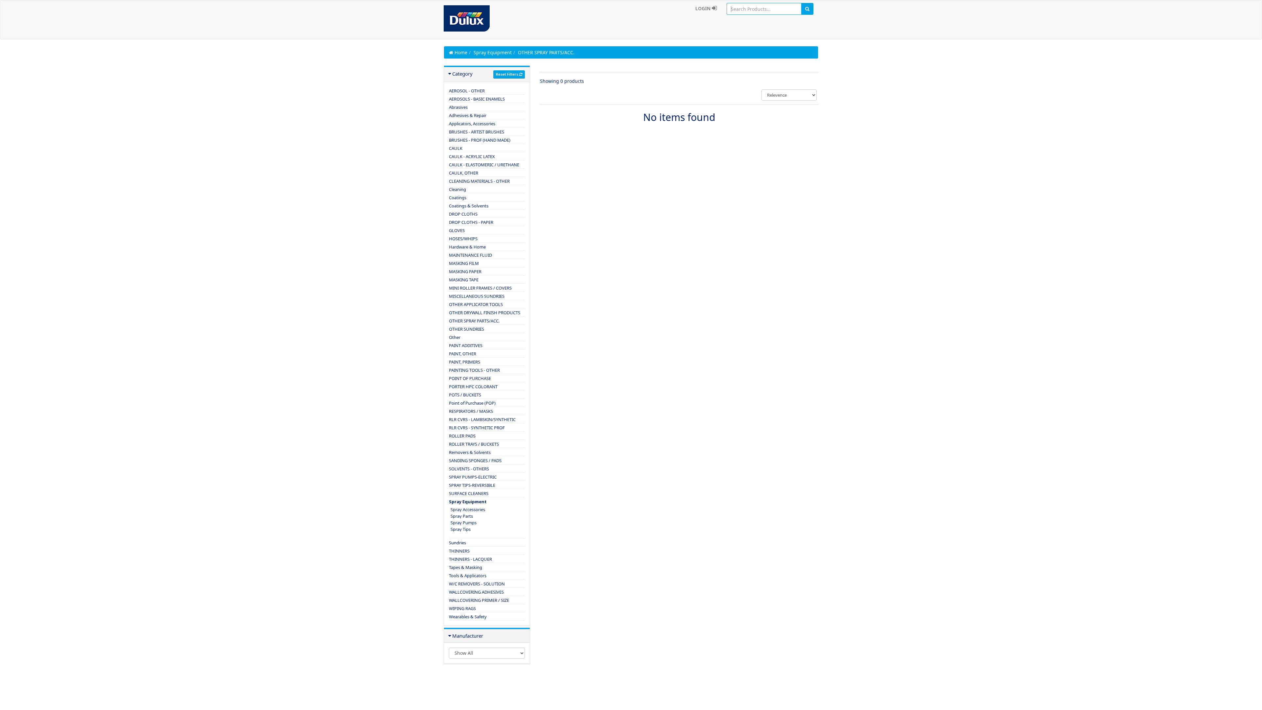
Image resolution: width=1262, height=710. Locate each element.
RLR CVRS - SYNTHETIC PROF (477, 428)
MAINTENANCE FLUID (470, 255)
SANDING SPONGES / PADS (475, 460)
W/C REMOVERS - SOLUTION (477, 584)
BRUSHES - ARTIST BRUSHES (476, 132)
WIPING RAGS (462, 608)
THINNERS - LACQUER (470, 559)
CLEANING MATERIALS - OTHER (479, 181)
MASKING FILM (464, 263)
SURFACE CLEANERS (468, 493)
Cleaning (457, 189)
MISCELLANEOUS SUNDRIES (476, 296)
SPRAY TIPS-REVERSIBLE (472, 485)
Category (462, 73)
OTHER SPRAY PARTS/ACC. (474, 321)
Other (454, 337)
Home (460, 52)
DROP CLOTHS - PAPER (471, 222)
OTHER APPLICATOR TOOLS (476, 304)
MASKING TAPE (464, 280)
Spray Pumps (464, 523)
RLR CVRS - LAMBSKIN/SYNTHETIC (482, 419)
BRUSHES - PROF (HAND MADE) (479, 140)
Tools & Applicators (467, 576)
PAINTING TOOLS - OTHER (474, 370)
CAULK (455, 148)
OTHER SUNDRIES (466, 329)
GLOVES (457, 230)
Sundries (457, 543)
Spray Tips (461, 529)
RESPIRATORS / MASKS (471, 411)
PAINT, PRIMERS (464, 362)
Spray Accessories (468, 509)
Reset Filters (507, 74)
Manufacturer (467, 635)
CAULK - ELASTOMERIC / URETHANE (484, 165)
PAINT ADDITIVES (465, 345)
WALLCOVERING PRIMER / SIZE (479, 600)
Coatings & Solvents (468, 206)
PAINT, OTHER (462, 354)
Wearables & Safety (468, 617)
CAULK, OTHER (463, 173)
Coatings (457, 198)
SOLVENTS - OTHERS (469, 469)
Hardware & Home (467, 247)
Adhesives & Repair (467, 115)
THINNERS (459, 551)
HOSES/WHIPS (463, 239)
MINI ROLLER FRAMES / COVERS (480, 288)
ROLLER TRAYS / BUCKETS (474, 444)
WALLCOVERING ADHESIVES (476, 592)
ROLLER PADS (462, 436)
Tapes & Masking (465, 567)
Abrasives (458, 107)
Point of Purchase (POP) (472, 403)
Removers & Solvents (470, 452)
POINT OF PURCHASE (470, 378)
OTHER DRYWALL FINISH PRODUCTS (484, 313)
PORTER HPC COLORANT (473, 387)
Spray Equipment (493, 52)
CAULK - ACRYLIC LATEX (472, 156)
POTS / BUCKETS (465, 395)
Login (703, 8)
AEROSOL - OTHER (467, 91)
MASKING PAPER (465, 271)
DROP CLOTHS (463, 214)
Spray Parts (462, 516)
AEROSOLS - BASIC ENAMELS (477, 99)
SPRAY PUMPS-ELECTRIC (473, 477)
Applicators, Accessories (472, 124)
